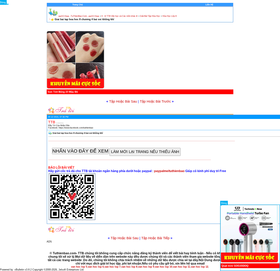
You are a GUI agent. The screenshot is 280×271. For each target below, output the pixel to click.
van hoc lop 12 (199, 266)
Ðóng (224, 203)
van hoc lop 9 (146, 266)
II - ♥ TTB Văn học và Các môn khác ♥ (120, 16)
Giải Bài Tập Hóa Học (150, 16)
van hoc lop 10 (163, 266)
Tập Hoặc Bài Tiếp (155, 238)
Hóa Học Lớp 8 (169, 16)
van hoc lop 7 (113, 266)
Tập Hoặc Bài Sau (123, 101)
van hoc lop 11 (181, 266)
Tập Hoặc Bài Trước (155, 101)
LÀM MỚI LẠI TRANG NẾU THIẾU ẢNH (145, 152)
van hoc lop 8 (129, 266)
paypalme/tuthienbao (169, 171)
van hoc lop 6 (96, 266)
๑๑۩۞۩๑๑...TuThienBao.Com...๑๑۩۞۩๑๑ (78, 16)
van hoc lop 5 (79, 266)
